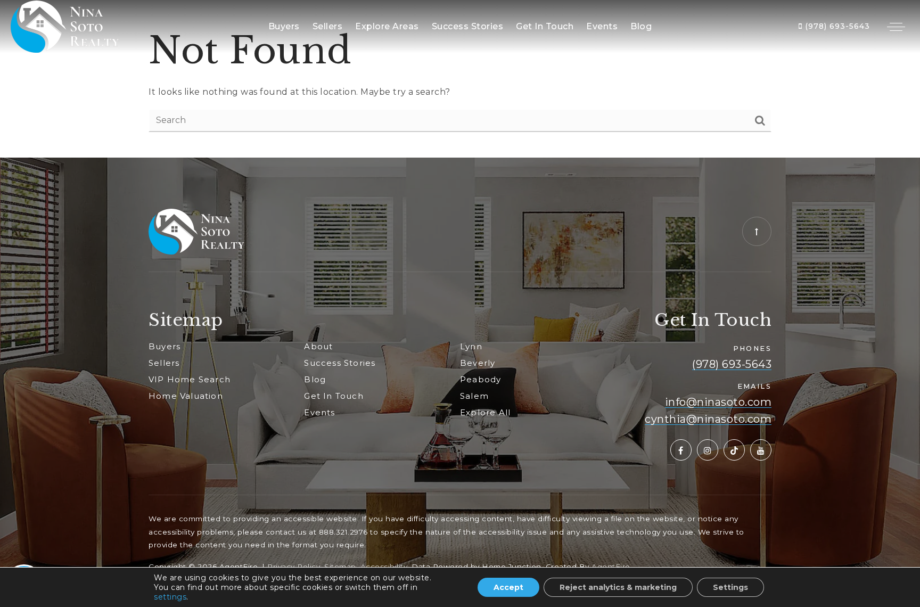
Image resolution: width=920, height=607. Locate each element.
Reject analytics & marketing (618, 587)
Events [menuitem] (602, 26)
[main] (460, 79)
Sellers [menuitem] (328, 26)
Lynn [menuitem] (471, 346)
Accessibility (384, 566)
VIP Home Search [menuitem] (190, 379)
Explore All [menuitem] (485, 412)
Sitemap (340, 566)
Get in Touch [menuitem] (544, 26)
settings (170, 597)
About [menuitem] (318, 346)
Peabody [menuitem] (480, 379)
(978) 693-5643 (836, 26)
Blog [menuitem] (641, 26)
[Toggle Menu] (896, 26)
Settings (730, 587)
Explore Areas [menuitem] (387, 26)
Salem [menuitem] (474, 396)
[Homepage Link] (65, 26)
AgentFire (611, 566)
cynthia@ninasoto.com (708, 419)
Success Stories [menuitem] (468, 26)
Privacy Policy (293, 566)
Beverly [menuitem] (477, 363)
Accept (508, 587)
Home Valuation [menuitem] (186, 396)
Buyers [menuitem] (284, 26)
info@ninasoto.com (718, 402)
